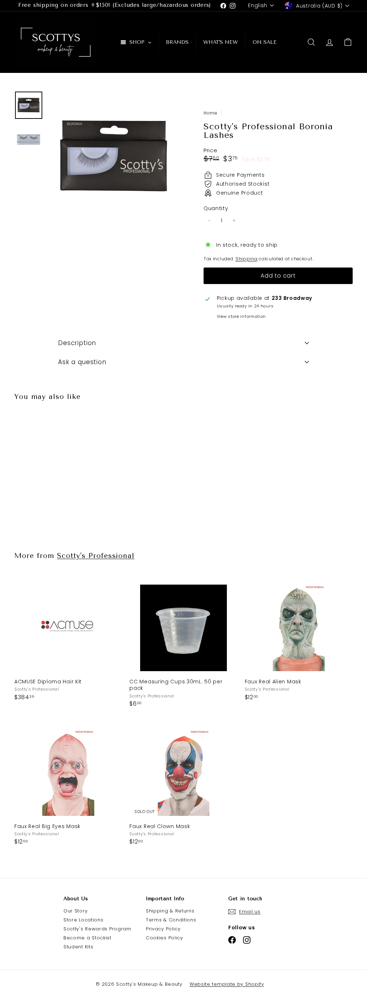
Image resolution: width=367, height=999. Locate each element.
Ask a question (82, 362)
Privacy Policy (163, 928)
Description (77, 343)
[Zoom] (114, 156)
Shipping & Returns (170, 910)
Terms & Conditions (171, 919)
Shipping (246, 259)
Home (211, 113)
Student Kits (78, 946)
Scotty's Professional (96, 556)
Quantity (216, 208)
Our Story (75, 910)
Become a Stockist (87, 937)
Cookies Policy (164, 937)
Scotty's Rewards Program (97, 928)
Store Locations (83, 919)
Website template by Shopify (227, 984)
